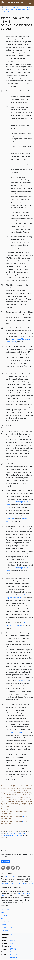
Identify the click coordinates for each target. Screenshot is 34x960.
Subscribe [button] (5, 862)
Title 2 (23, 7)
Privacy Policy (5, 930)
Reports (4, 924)
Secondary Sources (7, 927)
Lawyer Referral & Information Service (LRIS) (16, 883)
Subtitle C (30, 7)
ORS (15, 949)
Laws (11, 946)
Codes (12, 934)
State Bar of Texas (10, 877)
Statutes (7, 7)
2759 (23, 821)
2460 (23, 816)
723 (23, 811)
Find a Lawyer (5, 910)
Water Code (15, 7)
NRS (11, 943)
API (2, 918)
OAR (11, 949)
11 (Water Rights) (23, 680)
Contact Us (5, 921)
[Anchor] (17, 86)
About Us (4, 915)
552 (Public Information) (14, 732)
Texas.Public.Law (15, 2)
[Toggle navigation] (30, 3)
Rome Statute (14, 955)
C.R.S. (12, 937)
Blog (2, 912)
